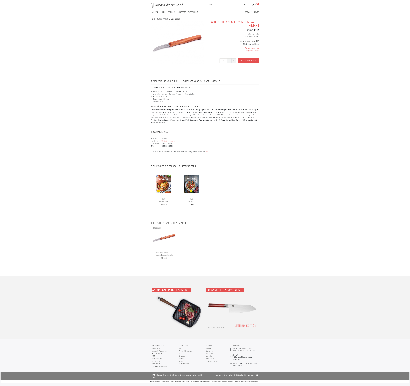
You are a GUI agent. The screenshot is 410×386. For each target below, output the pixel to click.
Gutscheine (193, 12)
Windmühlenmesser (172, 19)
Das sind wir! (157, 348)
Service (248, 12)
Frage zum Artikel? (252, 51)
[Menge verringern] (233, 60)
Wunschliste (210, 353)
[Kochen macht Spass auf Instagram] (257, 375)
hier (207, 152)
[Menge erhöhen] (229, 60)
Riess (180, 361)
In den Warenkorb (248, 61)
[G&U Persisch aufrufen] (191, 184)
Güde (180, 348)
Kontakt (208, 348)
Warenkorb (210, 356)
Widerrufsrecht (157, 359)
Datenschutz (156, 361)
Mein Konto (210, 359)
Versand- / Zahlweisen (160, 351)
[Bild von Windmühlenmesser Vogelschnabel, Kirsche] (177, 42)
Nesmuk (181, 359)
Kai (180, 353)
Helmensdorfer (184, 364)
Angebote (181, 12)
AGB (153, 356)
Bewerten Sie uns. (212, 361)
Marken (154, 12)
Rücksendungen (157, 353)
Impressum (156, 364)
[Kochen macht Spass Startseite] (153, 19)
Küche (162, 12)
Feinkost (171, 12)
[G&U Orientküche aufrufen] (163, 184)
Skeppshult (183, 356)
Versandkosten (254, 36)
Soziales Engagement (159, 366)
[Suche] (245, 5)
